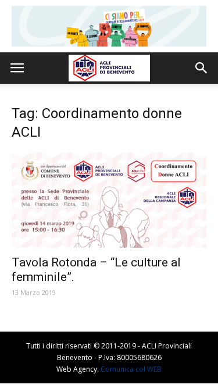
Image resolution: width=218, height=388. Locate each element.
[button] (201, 68)
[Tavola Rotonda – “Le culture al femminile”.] (109, 200)
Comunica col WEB (131, 369)
